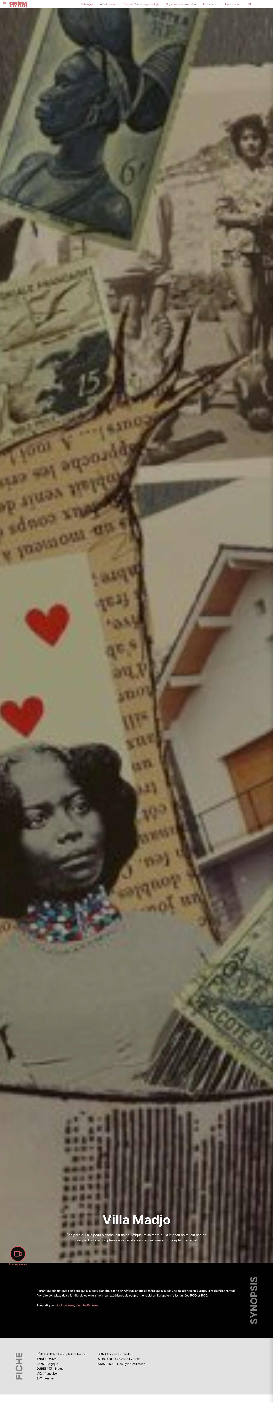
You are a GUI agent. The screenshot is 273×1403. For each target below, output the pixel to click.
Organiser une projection (181, 4)
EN (249, 4)
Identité (80, 1305)
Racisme (92, 1305)
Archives (208, 4)
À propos (230, 4)
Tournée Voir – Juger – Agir (141, 4)
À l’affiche (106, 4)
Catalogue (87, 4)
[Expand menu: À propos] (238, 4)
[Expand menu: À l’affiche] (114, 4)
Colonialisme (65, 1305)
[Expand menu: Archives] (215, 4)
